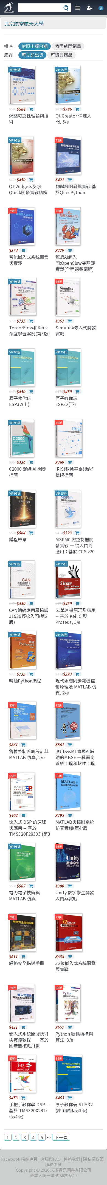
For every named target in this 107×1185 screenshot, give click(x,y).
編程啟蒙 (18, 539)
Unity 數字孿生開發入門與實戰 (74, 895)
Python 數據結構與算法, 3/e (74, 1036)
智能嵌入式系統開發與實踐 (29, 260)
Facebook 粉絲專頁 (19, 1159)
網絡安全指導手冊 (26, 963)
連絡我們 (72, 1159)
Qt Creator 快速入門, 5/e (73, 118)
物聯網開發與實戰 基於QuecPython (75, 189)
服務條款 (53, 1164)
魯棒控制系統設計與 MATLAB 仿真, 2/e (29, 754)
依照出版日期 (34, 46)
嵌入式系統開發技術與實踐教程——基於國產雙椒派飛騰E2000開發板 (29, 1042)
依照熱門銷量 (68, 46)
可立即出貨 (32, 55)
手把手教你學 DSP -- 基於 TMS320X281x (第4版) (29, 1110)
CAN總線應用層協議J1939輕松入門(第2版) (28, 616)
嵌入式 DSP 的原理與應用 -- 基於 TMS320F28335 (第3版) (29, 831)
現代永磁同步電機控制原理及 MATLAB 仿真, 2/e (75, 686)
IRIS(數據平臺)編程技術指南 (74, 471)
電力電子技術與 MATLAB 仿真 (24, 895)
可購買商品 (61, 55)
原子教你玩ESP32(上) (20, 401)
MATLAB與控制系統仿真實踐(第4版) (74, 825)
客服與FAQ (51, 1159)
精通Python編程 (25, 680)
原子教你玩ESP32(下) (66, 401)
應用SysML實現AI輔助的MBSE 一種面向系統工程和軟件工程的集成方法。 (75, 760)
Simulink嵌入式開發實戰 (75, 330)
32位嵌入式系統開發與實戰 (75, 966)
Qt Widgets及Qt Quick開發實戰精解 (28, 189)
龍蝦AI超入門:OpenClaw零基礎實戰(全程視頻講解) (75, 263)
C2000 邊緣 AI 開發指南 (27, 471)
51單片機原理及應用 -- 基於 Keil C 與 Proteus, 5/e (75, 616)
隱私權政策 (93, 1159)
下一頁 (61, 1137)
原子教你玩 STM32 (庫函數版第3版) (74, 1107)
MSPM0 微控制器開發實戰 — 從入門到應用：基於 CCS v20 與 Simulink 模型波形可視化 (75, 551)
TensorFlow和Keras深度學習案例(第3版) (29, 330)
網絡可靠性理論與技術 (29, 118)
